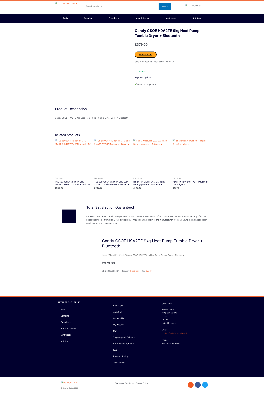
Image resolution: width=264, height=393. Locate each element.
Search (164, 6)
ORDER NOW (145, 54)
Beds (65, 18)
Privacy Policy (142, 383)
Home (104, 255)
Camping (88, 18)
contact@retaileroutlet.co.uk (174, 333)
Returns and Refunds (123, 343)
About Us (117, 312)
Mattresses (171, 18)
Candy (149, 271)
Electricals (114, 18)
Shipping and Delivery (124, 337)
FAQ (115, 350)
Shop (111, 255)
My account (118, 324)
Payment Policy (120, 356)
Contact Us (118, 318)
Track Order (119, 362)
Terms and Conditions (124, 383)
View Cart (118, 305)
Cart (115, 331)
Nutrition (197, 18)
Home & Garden (142, 18)
